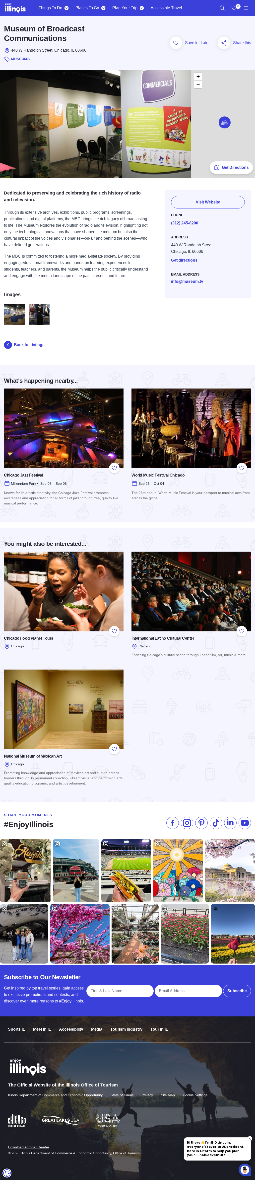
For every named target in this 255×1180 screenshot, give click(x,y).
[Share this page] (224, 43)
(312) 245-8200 (184, 223)
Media (96, 1029)
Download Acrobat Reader (28, 1147)
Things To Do (50, 8)
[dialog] (6, 1173)
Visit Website (208, 202)
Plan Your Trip (124, 8)
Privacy (147, 1095)
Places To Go (87, 8)
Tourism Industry (126, 1029)
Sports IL (16, 1029)
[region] (222, 8)
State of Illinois (122, 1095)
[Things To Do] (66, 8)
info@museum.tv (187, 281)
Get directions (184, 260)
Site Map (168, 1095)
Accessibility (71, 1029)
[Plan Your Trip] (141, 8)
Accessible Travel (166, 8)
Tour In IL (159, 1029)
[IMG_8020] (39, 314)
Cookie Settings (195, 1095)
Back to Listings (29, 345)
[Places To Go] (103, 8)
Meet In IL (42, 1029)
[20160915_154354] (14, 314)
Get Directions (235, 167)
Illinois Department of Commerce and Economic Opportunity (55, 1095)
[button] (225, 122)
